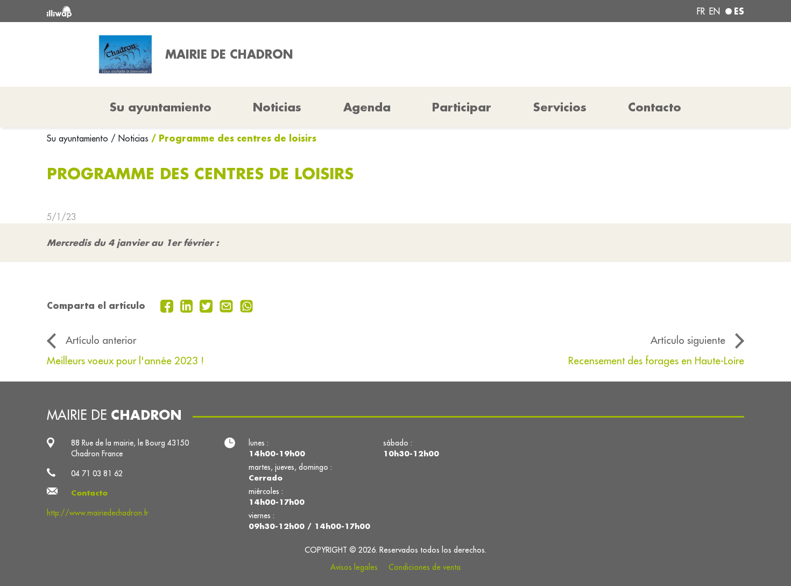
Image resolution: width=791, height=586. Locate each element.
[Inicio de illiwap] (188, 11)
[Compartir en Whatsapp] (247, 305)
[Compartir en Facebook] (168, 305)
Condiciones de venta (425, 567)
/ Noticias (130, 138)
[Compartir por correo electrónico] (227, 305)
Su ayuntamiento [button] (160, 107)
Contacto (654, 107)
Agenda (367, 107)
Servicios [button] (560, 107)
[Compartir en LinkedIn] (188, 305)
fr (701, 11)
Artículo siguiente (688, 340)
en (714, 11)
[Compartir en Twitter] (207, 305)
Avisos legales (354, 567)
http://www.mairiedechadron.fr (98, 513)
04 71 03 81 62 (97, 473)
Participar (461, 107)
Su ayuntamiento (79, 138)
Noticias (277, 107)
